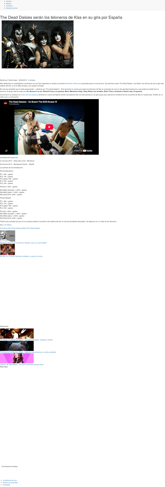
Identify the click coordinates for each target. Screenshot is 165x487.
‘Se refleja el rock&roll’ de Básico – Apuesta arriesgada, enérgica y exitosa (26, 340)
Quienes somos (11, 8)
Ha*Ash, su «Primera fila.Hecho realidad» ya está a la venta (21, 256)
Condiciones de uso (10, 480)
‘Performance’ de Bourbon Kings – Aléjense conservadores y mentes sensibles (28, 352)
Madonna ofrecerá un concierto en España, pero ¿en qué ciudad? (23, 243)
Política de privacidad (10, 482)
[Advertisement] (55, 73)
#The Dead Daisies (33, 228)
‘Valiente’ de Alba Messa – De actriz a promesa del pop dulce (21, 364)
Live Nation (8, 225)
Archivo (9, 1)
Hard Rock (12, 228)
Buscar (8, 3)
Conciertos (4, 228)
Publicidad (6, 485)
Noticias (19, 228)
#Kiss (24, 228)
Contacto (9, 6)
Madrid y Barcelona (74, 83)
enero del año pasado (29, 95)
